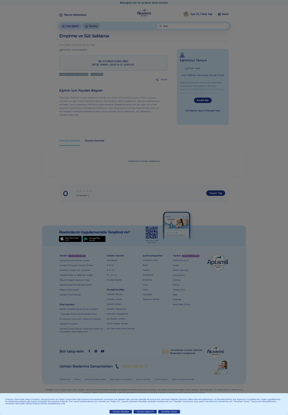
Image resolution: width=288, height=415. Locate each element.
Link (63, 404)
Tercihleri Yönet (169, 412)
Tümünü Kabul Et (145, 412)
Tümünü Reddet (120, 412)
